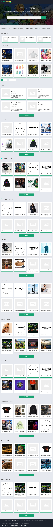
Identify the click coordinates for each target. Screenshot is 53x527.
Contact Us (21, 525)
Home (2, 525)
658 (10, 80)
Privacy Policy (6, 525)
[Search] (43, 17)
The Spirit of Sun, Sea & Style (44, 90)
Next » (14, 80)
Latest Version (14, 520)
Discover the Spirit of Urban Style (16, 103)
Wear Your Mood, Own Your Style (17, 90)
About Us (25, 525)
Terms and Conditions (14, 525)
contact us (17, 523)
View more (26, 115)
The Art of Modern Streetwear (42, 103)
